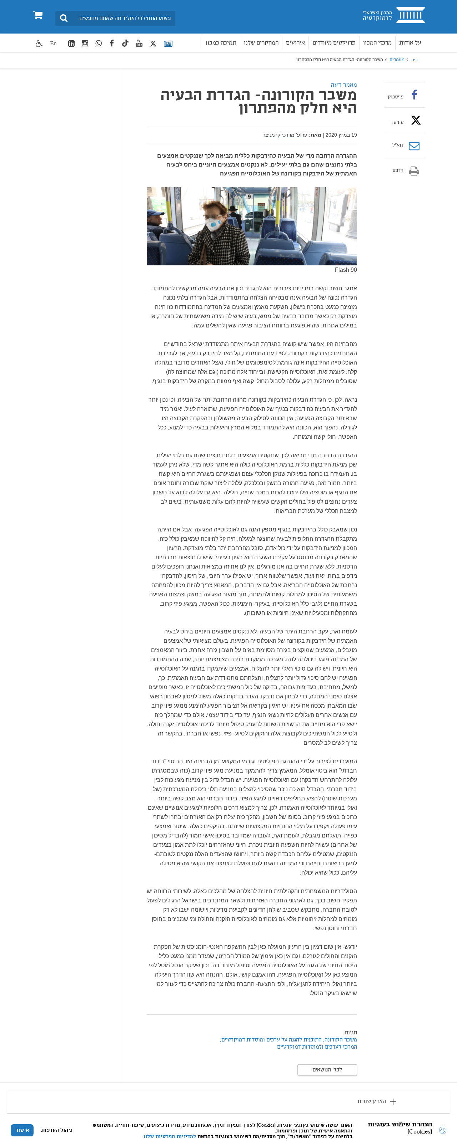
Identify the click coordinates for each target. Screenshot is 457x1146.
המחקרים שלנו (261, 43)
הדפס (397, 170)
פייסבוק (395, 97)
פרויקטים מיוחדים (334, 43)
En (53, 43)
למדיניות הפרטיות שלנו (170, 1137)
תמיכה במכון (221, 43)
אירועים (295, 43)
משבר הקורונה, (340, 1040)
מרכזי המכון (377, 43)
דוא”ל (397, 145)
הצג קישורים (372, 1101)
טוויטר (397, 122)
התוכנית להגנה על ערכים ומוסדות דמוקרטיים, (271, 1040)
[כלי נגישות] (39, 43)
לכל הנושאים (327, 1070)
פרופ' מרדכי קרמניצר (285, 135)
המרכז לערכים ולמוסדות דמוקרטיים (317, 1047)
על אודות (410, 43)
